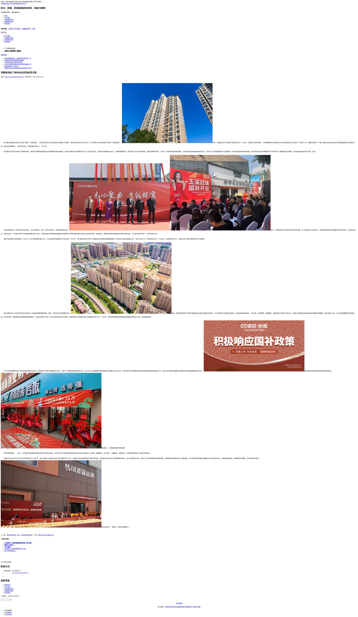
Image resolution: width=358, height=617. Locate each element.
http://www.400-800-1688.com (14, 77)
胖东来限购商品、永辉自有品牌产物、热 (17, 58)
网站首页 (7, 585)
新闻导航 (4, 32)
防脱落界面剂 (180, 607)
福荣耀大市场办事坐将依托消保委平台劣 (17, 68)
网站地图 (179, 603)
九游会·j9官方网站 (14, 28)
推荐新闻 (4, 55)
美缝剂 (167, 607)
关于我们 (7, 17)
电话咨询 (9, 614)
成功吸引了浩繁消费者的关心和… (15, 549)
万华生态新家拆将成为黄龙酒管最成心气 (17, 64)
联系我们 (7, 23)
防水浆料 (173, 607)
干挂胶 (194, 607)
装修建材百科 (8, 21)
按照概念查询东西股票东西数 (14, 60)
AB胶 (198, 607)
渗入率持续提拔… (10, 550)
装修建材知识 (8, 19)
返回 (33, 28)
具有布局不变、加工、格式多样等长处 (19, 535)
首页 (5, 16)
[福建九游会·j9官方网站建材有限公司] (13, 3)
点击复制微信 (5, 599)
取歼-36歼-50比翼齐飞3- (46, 535)
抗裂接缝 (189, 607)
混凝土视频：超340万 (11, 66)
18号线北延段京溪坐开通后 (13, 62)
